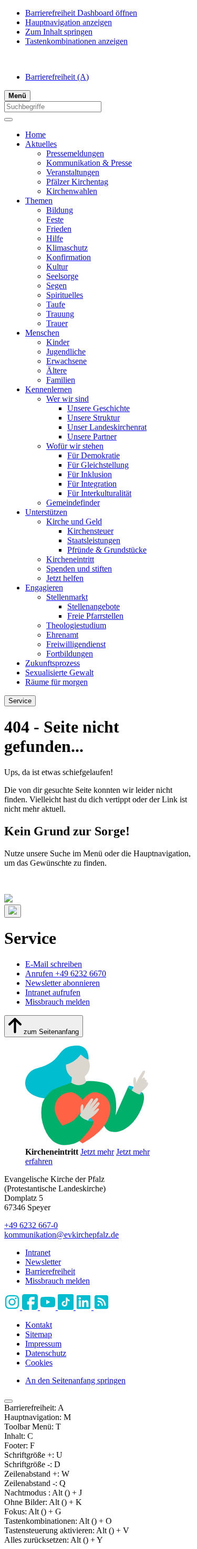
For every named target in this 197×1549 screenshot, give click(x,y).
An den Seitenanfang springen (75, 1380)
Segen (56, 285)
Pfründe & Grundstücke (107, 549)
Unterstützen (46, 512)
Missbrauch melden (57, 1001)
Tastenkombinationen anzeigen (76, 41)
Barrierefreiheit (57, 76)
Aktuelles (41, 143)
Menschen (42, 332)
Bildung (59, 210)
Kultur (57, 266)
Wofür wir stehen (74, 446)
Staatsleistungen (93, 540)
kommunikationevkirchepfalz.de (61, 1234)
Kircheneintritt (70, 559)
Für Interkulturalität (99, 493)
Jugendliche (66, 351)
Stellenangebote (93, 606)
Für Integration (92, 483)
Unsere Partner (92, 436)
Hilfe (54, 238)
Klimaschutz (67, 247)
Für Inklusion (89, 474)
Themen (39, 200)
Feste (55, 219)
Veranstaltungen (72, 172)
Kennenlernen (48, 389)
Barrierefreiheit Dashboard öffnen (81, 12)
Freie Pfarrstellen (95, 615)
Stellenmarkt (67, 597)
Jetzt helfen (65, 578)
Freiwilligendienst (76, 644)
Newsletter (43, 1261)
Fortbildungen (69, 653)
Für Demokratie (93, 455)
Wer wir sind (67, 398)
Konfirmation (68, 257)
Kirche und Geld (74, 521)
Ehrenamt (62, 634)
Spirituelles (64, 295)
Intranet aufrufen (52, 992)
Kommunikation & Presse (89, 162)
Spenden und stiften (79, 568)
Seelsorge (62, 276)
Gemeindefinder (73, 502)
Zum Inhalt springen (58, 31)
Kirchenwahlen (71, 191)
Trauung (60, 313)
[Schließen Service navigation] (12, 911)
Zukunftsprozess (52, 663)
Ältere (56, 370)
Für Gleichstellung (98, 464)
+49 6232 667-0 (31, 1225)
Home (35, 134)
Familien (60, 379)
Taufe (55, 304)
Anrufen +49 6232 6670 (65, 973)
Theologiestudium (76, 625)
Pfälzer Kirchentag (77, 181)
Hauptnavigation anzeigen (68, 22)
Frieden (58, 228)
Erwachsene (66, 361)
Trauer (57, 323)
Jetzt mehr (97, 1151)
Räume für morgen (56, 681)
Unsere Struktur (93, 417)
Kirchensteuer (90, 530)
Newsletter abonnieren (62, 982)
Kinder (57, 342)
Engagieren (44, 587)
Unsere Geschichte (98, 408)
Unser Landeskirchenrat (107, 427)
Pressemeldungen (75, 153)
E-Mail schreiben (53, 964)
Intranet (37, 1252)
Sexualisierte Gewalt (59, 672)
